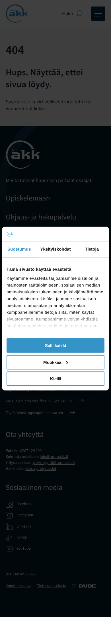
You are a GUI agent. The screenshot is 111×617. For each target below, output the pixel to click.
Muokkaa (52, 362)
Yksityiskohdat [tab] (55, 249)
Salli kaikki (55, 345)
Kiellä (55, 378)
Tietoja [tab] (92, 249)
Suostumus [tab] (19, 249)
